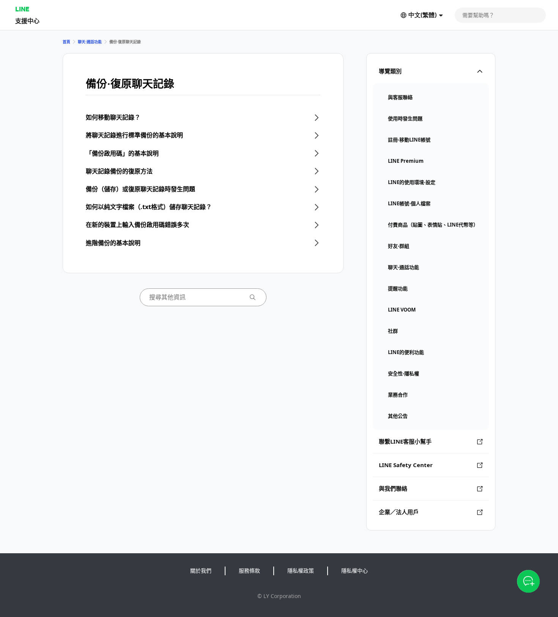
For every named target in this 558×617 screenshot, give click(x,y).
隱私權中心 (354, 570)
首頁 (66, 41)
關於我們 (200, 570)
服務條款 (249, 570)
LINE (22, 9)
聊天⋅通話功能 (90, 41)
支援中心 (27, 21)
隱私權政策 (300, 570)
